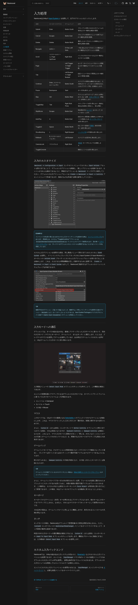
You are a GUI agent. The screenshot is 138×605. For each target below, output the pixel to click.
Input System (54, 18)
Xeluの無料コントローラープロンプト (87, 472)
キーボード (119, 29)
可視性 (92, 125)
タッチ (117, 32)
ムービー (89, 110)
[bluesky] (134, 3)
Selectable (70, 418)
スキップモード (94, 97)
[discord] (126, 3)
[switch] (116, 3)
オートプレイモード (96, 119)
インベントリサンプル (95, 237)
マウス (117, 22)
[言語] (109, 3)
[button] (13, 9)
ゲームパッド (119, 26)
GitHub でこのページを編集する (46, 580)
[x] (130, 3)
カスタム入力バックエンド (122, 35)
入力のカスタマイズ (120, 16)
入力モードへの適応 (120, 19)
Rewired (81, 554)
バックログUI (82, 132)
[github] (123, 3)
